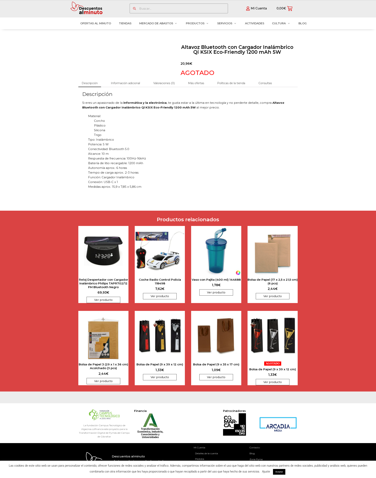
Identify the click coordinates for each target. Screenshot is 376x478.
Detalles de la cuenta (206, 453)
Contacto (254, 447)
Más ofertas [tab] (196, 83)
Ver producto (103, 300)
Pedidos (199, 458)
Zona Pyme (256, 459)
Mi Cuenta (199, 447)
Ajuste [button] (266, 471)
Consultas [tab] (265, 83)
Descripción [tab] (90, 83)
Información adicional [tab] (125, 83)
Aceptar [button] (279, 472)
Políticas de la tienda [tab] (231, 83)
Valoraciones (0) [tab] (164, 83)
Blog (252, 453)
